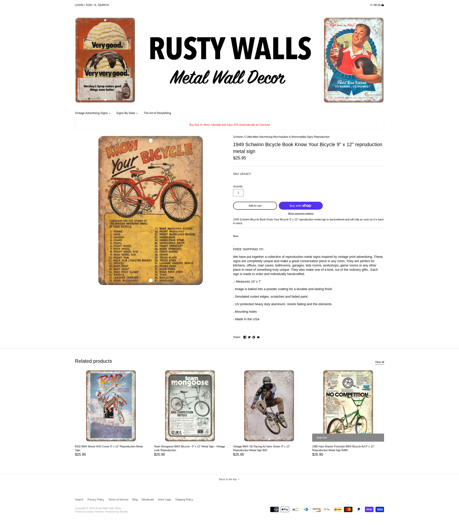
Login (79, 4)
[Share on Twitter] (249, 336)
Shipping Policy (184, 499)
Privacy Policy (95, 499)
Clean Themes (95, 511)
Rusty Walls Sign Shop (108, 508)
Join (89, 4)
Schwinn (238, 136)
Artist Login (164, 499)
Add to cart (255, 205)
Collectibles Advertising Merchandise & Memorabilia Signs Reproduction (287, 136)
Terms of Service (118, 499)
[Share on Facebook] (244, 336)
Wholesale (148, 499)
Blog (135, 499)
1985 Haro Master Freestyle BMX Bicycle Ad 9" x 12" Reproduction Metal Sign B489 (343, 448)
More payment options (301, 213)
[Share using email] (258, 336)
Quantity (238, 186)
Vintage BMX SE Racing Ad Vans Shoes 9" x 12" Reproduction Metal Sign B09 (261, 448)
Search (79, 499)
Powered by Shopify (116, 511)
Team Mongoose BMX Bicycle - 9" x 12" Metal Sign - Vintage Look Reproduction (189, 448)
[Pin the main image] (253, 336)
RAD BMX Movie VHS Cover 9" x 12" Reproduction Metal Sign (109, 448)
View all (379, 361)
